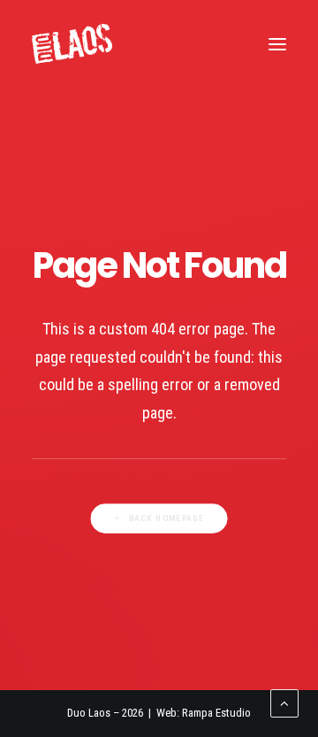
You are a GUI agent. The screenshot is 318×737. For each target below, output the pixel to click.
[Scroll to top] (284, 702)
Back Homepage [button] (167, 518)
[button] (277, 44)
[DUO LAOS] (72, 44)
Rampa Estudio (216, 712)
